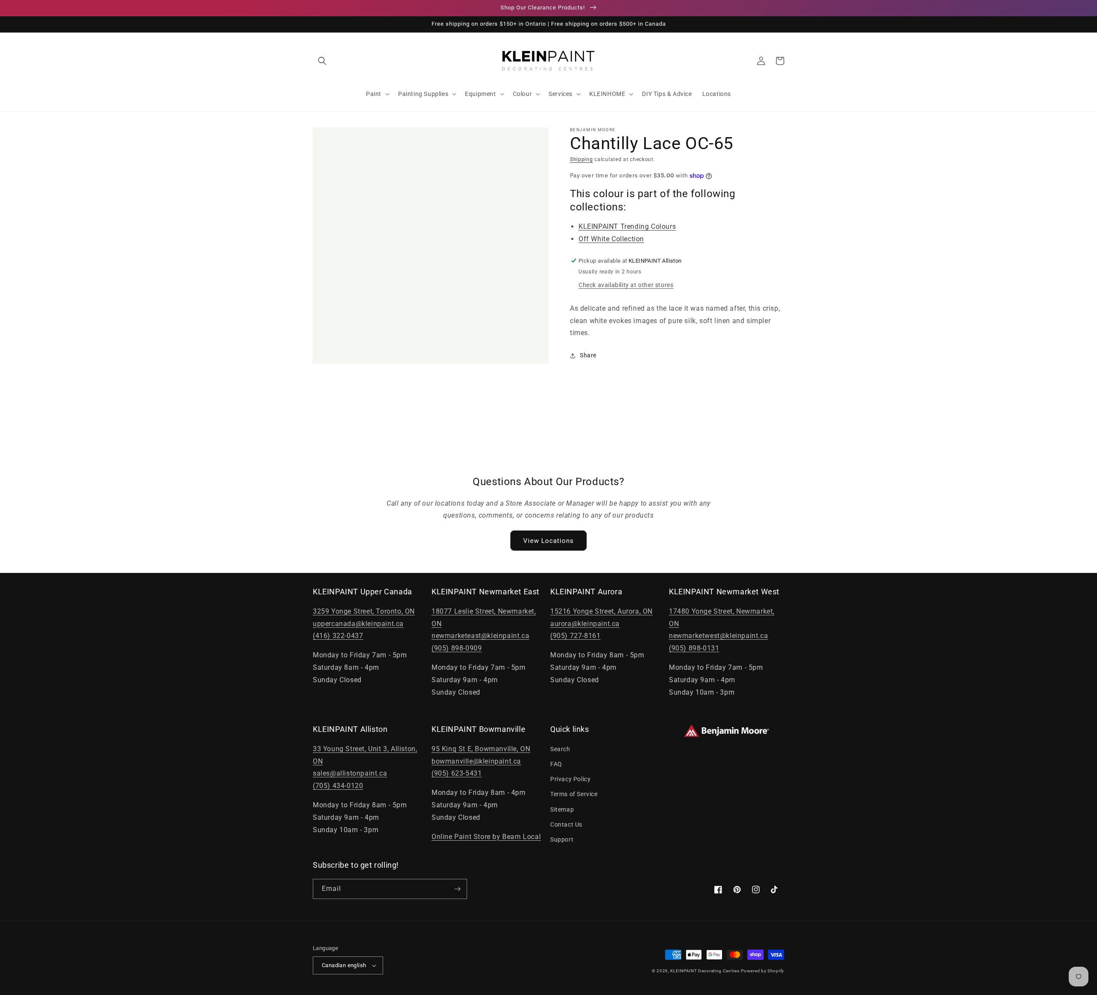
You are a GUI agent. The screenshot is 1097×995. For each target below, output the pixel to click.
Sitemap (562, 809)
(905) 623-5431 (457, 773)
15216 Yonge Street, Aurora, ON (601, 611)
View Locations (548, 541)
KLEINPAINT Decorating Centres (704, 970)
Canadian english (344, 965)
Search (560, 749)
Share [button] (588, 355)
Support (561, 839)
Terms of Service (574, 794)
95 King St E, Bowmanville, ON (481, 749)
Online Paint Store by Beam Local (486, 837)
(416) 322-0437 (338, 636)
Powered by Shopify (762, 970)
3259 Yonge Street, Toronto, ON (364, 611)
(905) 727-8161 (575, 636)
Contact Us (566, 824)
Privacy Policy (570, 779)
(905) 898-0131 (694, 648)
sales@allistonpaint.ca (350, 773)
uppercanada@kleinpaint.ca (358, 624)
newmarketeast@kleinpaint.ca (480, 636)
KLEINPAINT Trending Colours (627, 226)
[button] (322, 60)
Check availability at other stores (625, 285)
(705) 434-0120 (338, 786)
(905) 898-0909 (457, 648)
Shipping (581, 159)
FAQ (556, 764)
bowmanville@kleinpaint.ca (476, 761)
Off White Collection (611, 239)
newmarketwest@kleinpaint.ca (718, 636)
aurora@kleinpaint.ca (585, 624)
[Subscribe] (457, 889)
